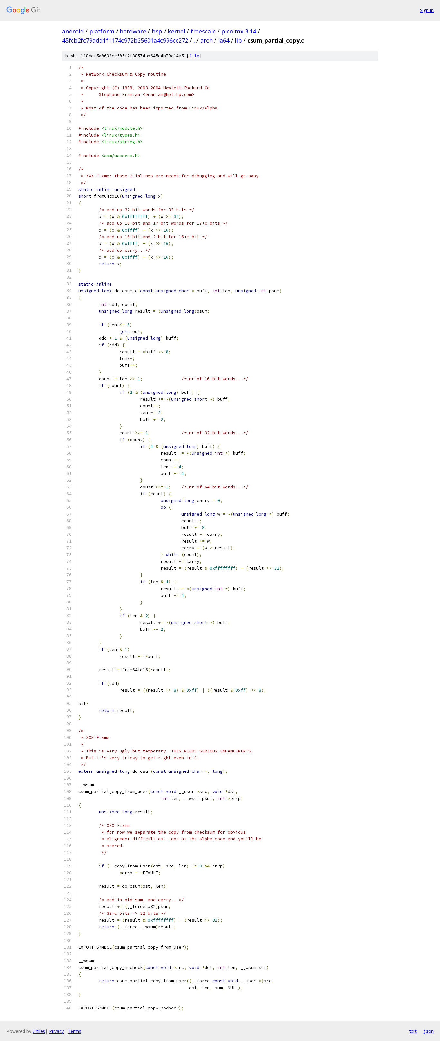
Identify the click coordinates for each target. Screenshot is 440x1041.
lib (238, 40)
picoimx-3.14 (238, 31)
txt (413, 1031)
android (73, 31)
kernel (176, 31)
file (194, 56)
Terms (74, 1031)
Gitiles (39, 1031)
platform (101, 31)
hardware (133, 31)
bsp (157, 31)
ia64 (223, 40)
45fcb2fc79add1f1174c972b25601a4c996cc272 (125, 40)
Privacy (56, 1031)
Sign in (427, 10)
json (428, 1031)
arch (206, 40)
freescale (203, 31)
